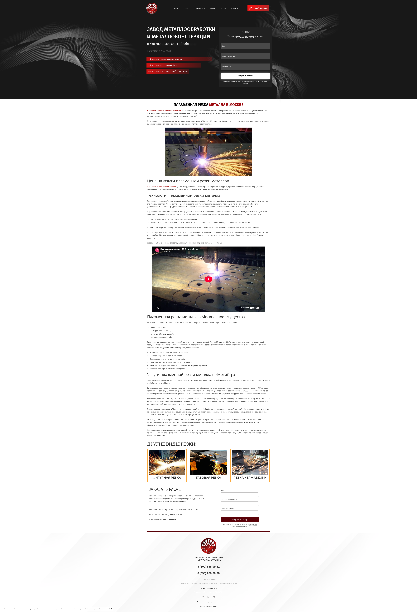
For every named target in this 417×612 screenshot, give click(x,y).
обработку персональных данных (255, 82)
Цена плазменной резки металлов (161, 186)
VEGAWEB (218, 592)
